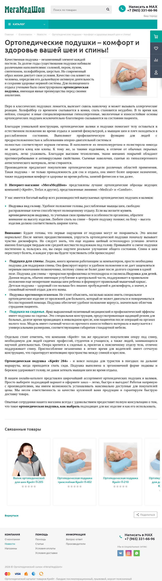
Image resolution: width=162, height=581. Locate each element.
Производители (76, 543)
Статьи (39, 543)
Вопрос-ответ (74, 539)
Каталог (19, 24)
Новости (10, 543)
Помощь (41, 534)
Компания (12, 534)
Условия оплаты (45, 548)
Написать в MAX (143, 6)
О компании (12, 539)
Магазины (11, 548)
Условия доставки (46, 552)
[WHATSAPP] (137, 553)
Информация (76, 534)
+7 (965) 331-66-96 (142, 10)
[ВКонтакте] (120, 553)
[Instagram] (128, 553)
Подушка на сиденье (26, 311)
